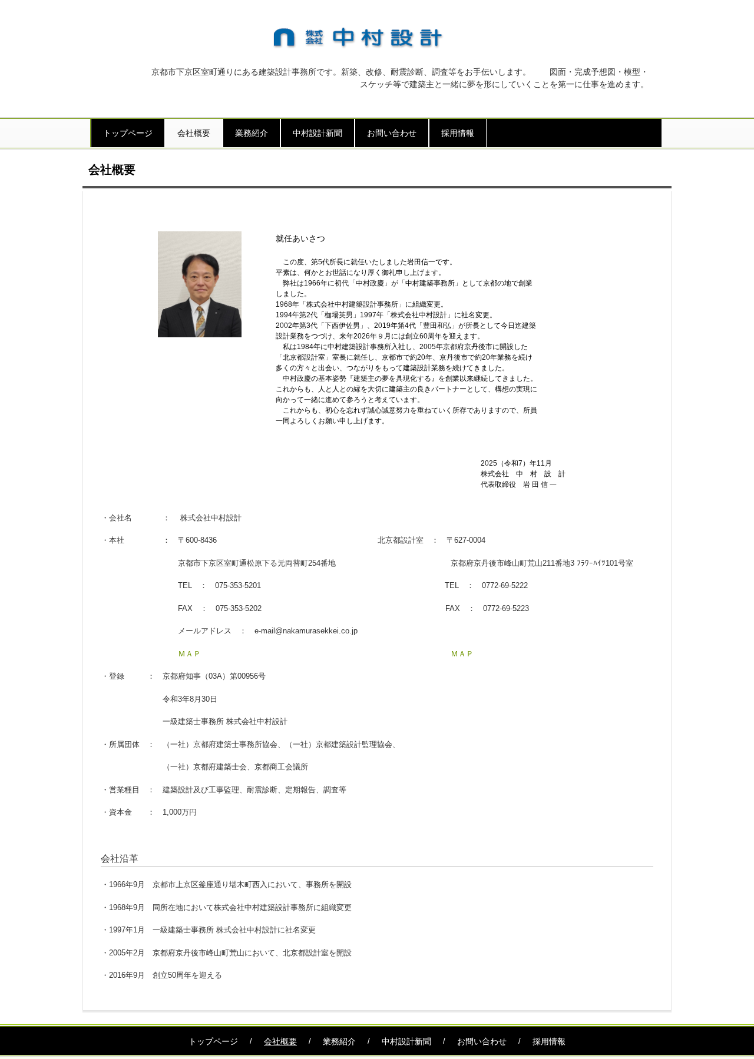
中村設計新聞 (317, 133)
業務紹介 (251, 133)
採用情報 (457, 133)
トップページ (128, 133)
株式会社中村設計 (368, 37)
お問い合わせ (391, 133)
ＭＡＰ (189, 653)
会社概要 (193, 133)
